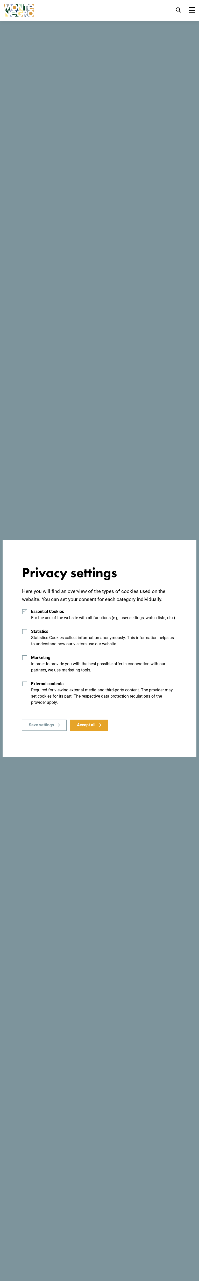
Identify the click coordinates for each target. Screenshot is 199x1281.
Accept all (86, 724)
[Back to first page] (19, 10)
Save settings (41, 724)
